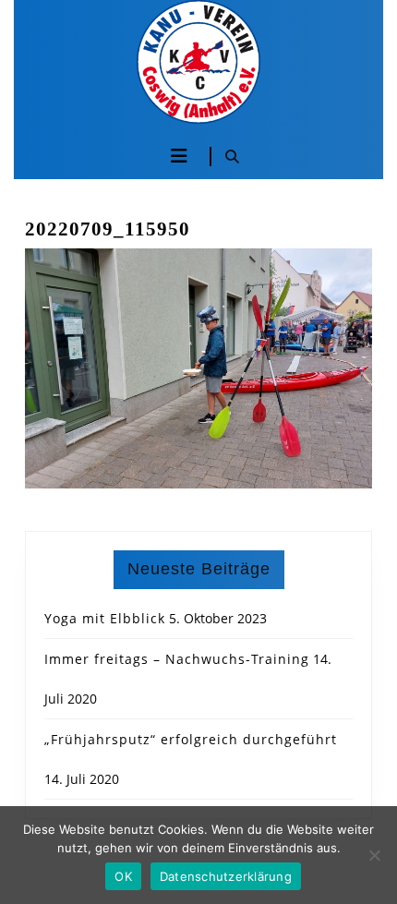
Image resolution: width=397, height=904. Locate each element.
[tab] (179, 156)
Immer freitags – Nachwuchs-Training (176, 659)
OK (123, 876)
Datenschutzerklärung (226, 876)
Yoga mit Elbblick (104, 618)
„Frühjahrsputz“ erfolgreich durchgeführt (190, 739)
